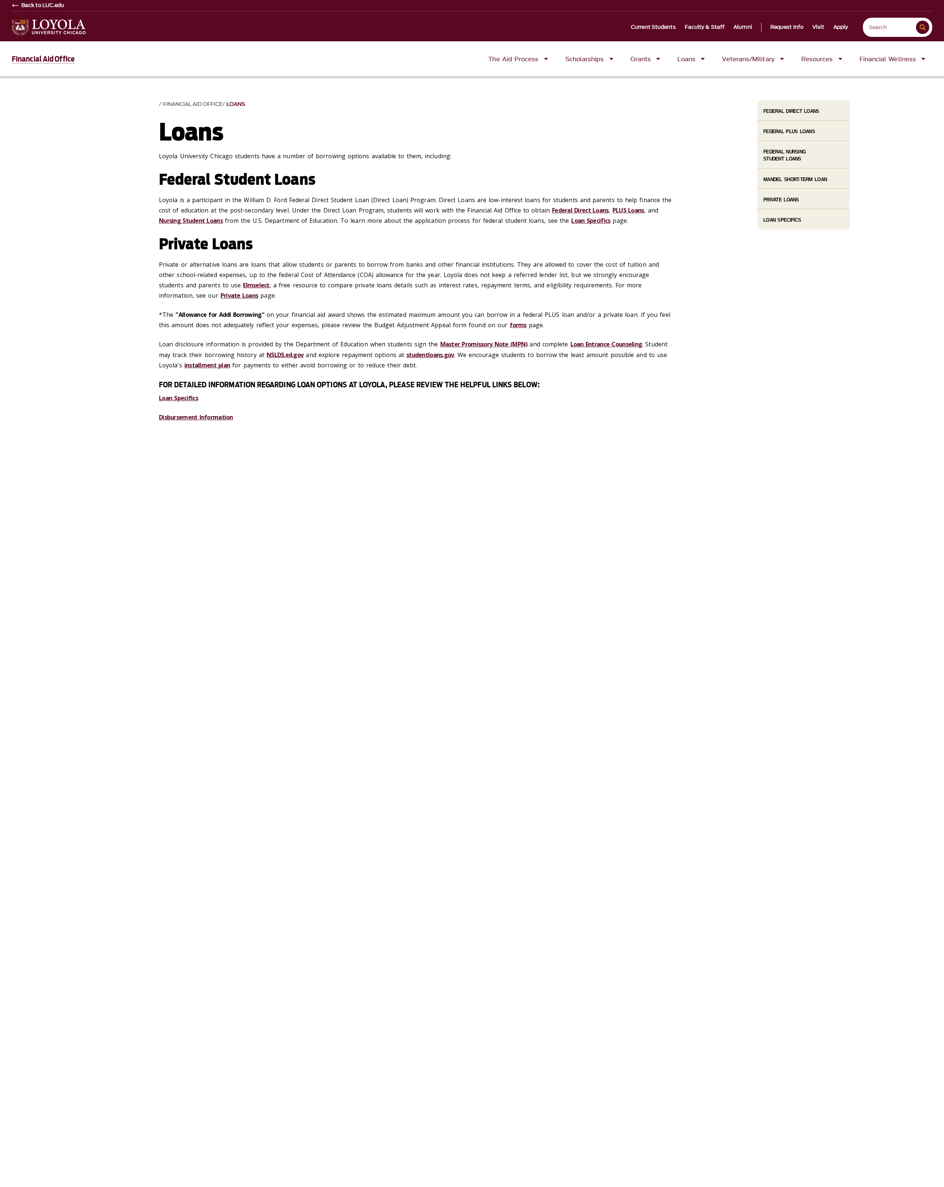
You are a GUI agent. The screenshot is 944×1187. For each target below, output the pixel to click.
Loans (235, 104)
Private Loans (239, 295)
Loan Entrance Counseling (606, 344)
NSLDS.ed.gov (285, 355)
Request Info (787, 27)
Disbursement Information (196, 417)
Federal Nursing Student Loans (784, 155)
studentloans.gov (430, 355)
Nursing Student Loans (191, 221)
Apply (840, 27)
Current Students (653, 27)
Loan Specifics (590, 221)
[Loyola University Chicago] (49, 27)
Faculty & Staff (705, 27)
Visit (818, 27)
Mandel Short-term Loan (795, 179)
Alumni (742, 27)
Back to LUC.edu (43, 5)
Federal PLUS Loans (789, 131)
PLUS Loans (628, 210)
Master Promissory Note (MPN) (484, 344)
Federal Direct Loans (580, 210)
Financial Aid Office (43, 59)
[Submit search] (922, 27)
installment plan (207, 365)
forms (518, 325)
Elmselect (256, 285)
